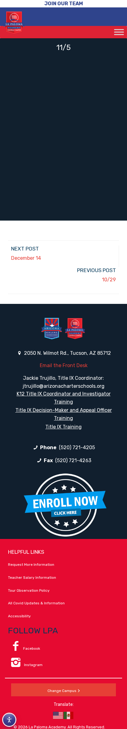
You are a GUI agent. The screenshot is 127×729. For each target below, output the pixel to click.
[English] (58, 715)
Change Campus (61, 691)
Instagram (33, 665)
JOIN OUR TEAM (63, 3)
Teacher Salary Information (32, 577)
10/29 (109, 280)
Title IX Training (63, 427)
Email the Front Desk (64, 365)
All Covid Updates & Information (36, 603)
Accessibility (19, 616)
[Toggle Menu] (119, 32)
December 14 (26, 258)
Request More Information (31, 564)
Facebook (31, 648)
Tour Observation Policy (29, 590)
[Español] (68, 715)
